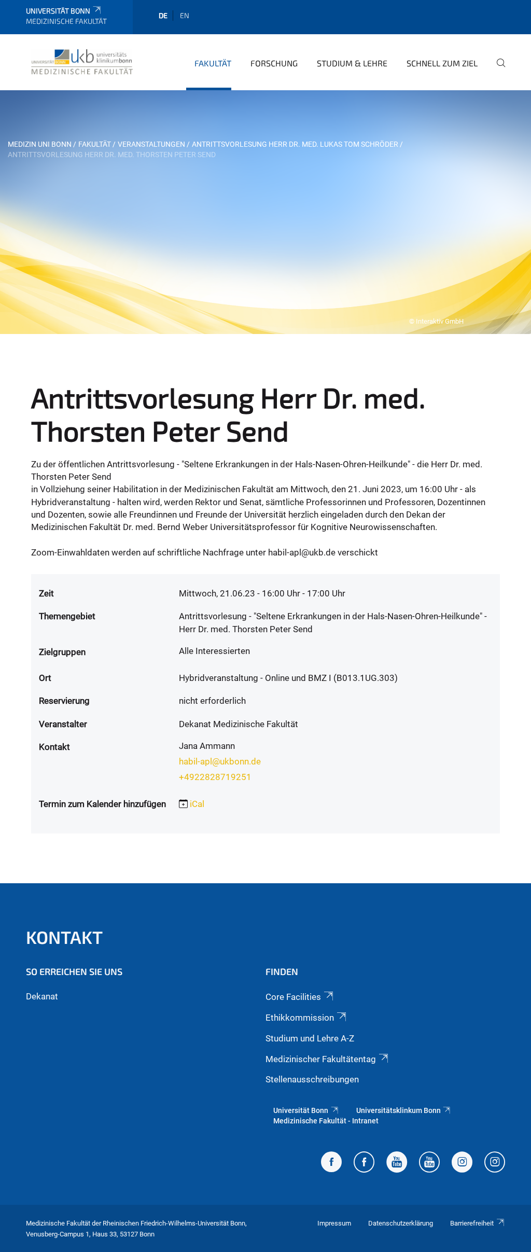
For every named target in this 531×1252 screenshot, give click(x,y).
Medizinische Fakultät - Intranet (326, 1121)
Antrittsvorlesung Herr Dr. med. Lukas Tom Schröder (295, 144)
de (163, 15)
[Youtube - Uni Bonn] (396, 1163)
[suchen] (496, 70)
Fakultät (212, 63)
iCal (197, 804)
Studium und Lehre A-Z (310, 1038)
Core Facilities (293, 997)
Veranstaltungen (151, 144)
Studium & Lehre (352, 63)
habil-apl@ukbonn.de (220, 761)
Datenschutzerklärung (400, 1223)
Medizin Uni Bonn (40, 144)
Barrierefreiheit (472, 1223)
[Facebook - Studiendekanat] (331, 1163)
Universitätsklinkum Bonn (398, 1110)
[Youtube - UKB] (429, 1163)
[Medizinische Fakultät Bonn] (82, 61)
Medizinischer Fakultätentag (321, 1059)
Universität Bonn (58, 10)
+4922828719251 (215, 777)
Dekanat (42, 996)
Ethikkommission (300, 1017)
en (184, 15)
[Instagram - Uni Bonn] (462, 1163)
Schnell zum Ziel (442, 63)
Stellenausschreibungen (312, 1079)
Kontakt (64, 937)
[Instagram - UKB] (494, 1163)
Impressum (334, 1223)
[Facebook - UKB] (364, 1163)
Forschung (274, 63)
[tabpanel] (265, 212)
